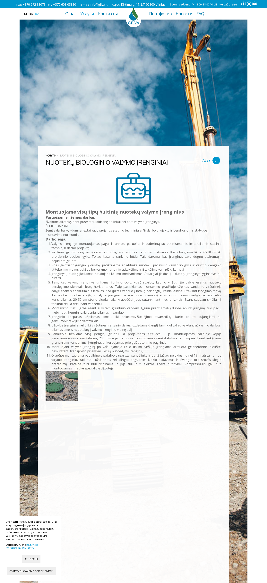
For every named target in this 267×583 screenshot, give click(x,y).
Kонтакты (108, 13)
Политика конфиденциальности (22, 546)
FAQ (200, 13)
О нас (70, 13)
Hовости (184, 13)
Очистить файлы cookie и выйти (31, 571)
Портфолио (160, 13)
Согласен (31, 559)
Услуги (87, 13)
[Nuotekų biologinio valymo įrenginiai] (133, 188)
